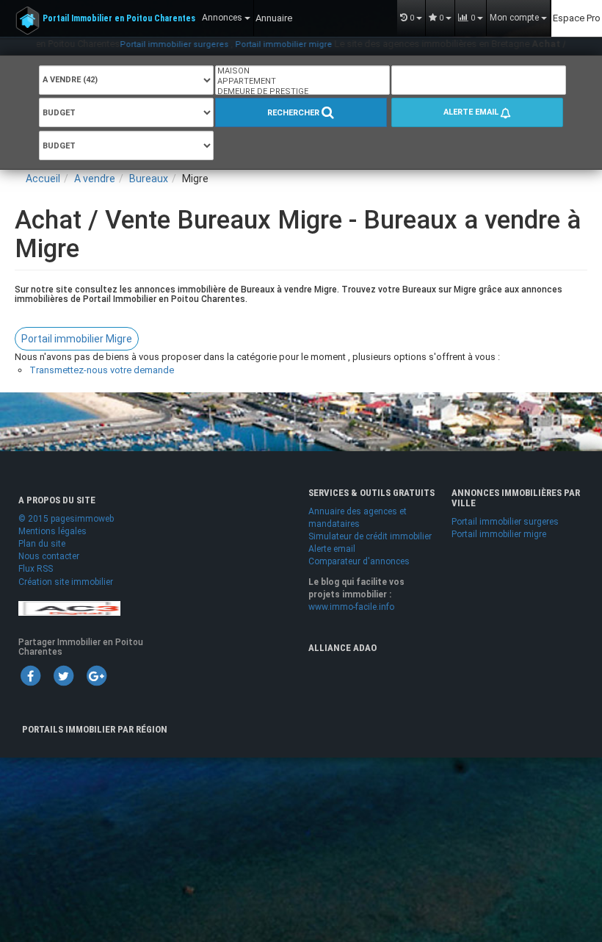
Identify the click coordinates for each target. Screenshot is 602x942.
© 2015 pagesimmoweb (66, 519)
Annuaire (273, 18)
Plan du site (41, 544)
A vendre (94, 178)
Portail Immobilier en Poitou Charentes (119, 18)
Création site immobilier (65, 582)
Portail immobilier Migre (76, 339)
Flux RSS (35, 569)
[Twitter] (63, 675)
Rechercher (294, 113)
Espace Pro (577, 18)
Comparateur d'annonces (359, 561)
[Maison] (302, 71)
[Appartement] (302, 81)
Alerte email (472, 112)
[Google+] (96, 675)
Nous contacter (48, 556)
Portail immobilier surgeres (154, 44)
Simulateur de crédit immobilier (370, 536)
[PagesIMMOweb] (69, 608)
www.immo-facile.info (351, 607)
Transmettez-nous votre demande (101, 369)
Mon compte (515, 17)
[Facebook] (30, 675)
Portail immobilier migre (263, 44)
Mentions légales (52, 531)
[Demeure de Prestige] (302, 92)
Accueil (43, 178)
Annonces (223, 17)
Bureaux (148, 178)
